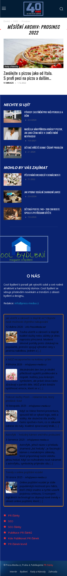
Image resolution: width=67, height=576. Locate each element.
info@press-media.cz (27, 303)
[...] (39, 350)
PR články (14, 515)
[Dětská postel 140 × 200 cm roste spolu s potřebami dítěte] (12, 213)
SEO (10, 521)
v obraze (9, 82)
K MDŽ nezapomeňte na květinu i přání (28, 359)
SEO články (14, 527)
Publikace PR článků (20, 532)
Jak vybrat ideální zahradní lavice (42, 192)
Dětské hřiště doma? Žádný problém (43, 147)
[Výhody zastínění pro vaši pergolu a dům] (12, 116)
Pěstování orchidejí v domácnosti (42, 175)
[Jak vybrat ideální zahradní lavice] (12, 196)
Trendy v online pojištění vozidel (24, 472)
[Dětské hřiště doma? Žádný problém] (12, 152)
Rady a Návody (11, 66)
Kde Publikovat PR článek (23, 538)
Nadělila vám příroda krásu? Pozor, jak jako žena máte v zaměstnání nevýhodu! (43, 132)
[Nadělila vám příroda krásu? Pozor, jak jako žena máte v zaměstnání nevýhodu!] (12, 133)
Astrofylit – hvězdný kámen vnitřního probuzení (33, 434)
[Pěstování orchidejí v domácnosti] (12, 179)
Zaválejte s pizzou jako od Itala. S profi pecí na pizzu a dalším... (28, 75)
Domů (7, 21)
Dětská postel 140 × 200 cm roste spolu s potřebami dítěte (42, 211)
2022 (15, 21)
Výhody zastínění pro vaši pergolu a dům (43, 113)
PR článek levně (17, 544)
